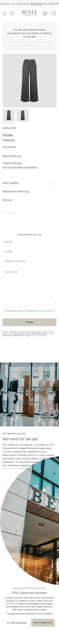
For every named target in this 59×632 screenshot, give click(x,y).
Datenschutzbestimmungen (17, 335)
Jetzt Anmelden (43, 623)
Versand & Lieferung (16, 191)
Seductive (9, 127)
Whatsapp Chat (29, 45)
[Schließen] (54, 473)
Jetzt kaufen (11, 182)
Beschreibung (12, 156)
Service (7, 200)
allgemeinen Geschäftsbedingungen (31, 333)
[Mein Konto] (45, 13)
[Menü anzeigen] (5, 13)
